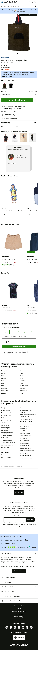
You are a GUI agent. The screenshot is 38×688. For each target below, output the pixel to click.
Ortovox (3, 373)
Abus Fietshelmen (25, 455)
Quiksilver (5, 58)
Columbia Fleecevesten (27, 424)
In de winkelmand (17, 100)
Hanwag (22, 388)
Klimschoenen (5, 447)
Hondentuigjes (24, 443)
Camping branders (7, 432)
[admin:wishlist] (35, 100)
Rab (2, 376)
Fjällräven (23, 371)
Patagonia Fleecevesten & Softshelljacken (28, 415)
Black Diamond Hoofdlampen (24, 427)
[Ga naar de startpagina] (2, 466)
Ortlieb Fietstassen (25, 448)
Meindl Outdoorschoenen (27, 431)
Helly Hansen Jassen (26, 421)
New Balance (24, 385)
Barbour (3, 393)
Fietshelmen (5, 452)
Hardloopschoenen (7, 445)
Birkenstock (23, 390)
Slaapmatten (5, 425)
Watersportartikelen (9, 466)
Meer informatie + (7, 76)
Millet (2, 385)
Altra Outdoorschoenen (27, 450)
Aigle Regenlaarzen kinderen (26, 411)
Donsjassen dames (7, 408)
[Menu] (1, 6)
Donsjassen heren (6, 415)
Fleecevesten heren (7, 420)
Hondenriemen (24, 445)
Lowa (2, 380)
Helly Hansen (5, 390)
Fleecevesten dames (7, 413)
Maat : (3, 91)
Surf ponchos (19, 466)
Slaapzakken (5, 430)
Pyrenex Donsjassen (26, 419)
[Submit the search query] (36, 6)
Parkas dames (5, 410)
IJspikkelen (4, 437)
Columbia (23, 373)
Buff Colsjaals (24, 453)
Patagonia (4, 371)
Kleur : (7, 80)
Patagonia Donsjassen (26, 458)
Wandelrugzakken (6, 435)
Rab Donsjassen (25, 440)
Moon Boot (4, 388)
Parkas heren (5, 418)
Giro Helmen (23, 438)
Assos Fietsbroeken (25, 435)
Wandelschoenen (6, 440)
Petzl (21, 393)
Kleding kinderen (6, 457)
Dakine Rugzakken (25, 433)
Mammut (22, 380)
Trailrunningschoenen (8, 442)
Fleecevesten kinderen (27, 408)
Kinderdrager (5, 455)
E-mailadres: (19, 516)
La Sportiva (4, 378)
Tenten (3, 422)
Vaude (22, 378)
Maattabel (33, 91)
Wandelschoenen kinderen (9, 450)
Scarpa (22, 376)
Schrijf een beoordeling (7, 63)
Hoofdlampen (5, 427)
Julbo (21, 383)
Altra (2, 383)
